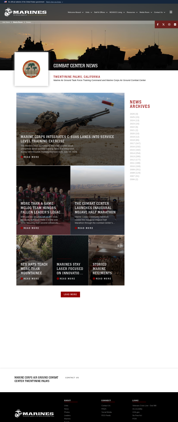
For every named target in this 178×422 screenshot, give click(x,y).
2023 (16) (134, 123)
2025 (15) (134, 117)
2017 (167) (135, 143)
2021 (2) (134, 130)
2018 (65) (134, 140)
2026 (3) (134, 114)
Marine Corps (34, 413)
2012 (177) (135, 159)
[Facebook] (158, 24)
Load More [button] (70, 294)
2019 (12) (134, 137)
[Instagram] (169, 24)
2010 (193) (135, 166)
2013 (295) (135, 156)
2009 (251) (135, 169)
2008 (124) (135, 173)
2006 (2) (134, 179)
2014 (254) (135, 153)
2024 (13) (134, 120)
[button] (54, 2)
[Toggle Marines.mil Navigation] (171, 12)
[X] (163, 24)
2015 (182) (135, 150)
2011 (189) (135, 163)
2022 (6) (134, 127)
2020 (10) (134, 133)
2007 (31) (134, 176)
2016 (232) (135, 146)
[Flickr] (175, 24)
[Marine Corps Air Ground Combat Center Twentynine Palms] (25, 12)
